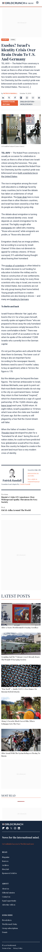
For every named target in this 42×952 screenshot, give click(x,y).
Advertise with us (8, 905)
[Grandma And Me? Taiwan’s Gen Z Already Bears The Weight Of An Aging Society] (21, 644)
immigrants (6, 228)
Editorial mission (8, 892)
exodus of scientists (14, 265)
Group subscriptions (10, 928)
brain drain (22, 197)
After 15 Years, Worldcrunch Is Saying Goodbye (19, 627)
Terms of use (6, 948)
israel (13, 39)
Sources (5, 861)
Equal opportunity (9, 901)
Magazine (5, 857)
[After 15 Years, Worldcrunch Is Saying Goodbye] (21, 614)
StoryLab (5, 869)
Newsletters (7, 920)
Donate (4, 932)
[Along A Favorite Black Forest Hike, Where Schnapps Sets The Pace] (21, 708)
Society (5, 39)
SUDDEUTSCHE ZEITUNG (8, 103)
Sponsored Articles (9, 873)
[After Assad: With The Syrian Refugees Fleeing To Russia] (21, 740)
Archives (5, 865)
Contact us (6, 897)
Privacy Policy (17, 948)
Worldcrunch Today (9, 924)
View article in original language (34, 480)
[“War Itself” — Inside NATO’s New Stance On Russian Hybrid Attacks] (21, 676)
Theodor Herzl (8, 433)
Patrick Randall (10, 93)
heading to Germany (19, 299)
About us (5, 888)
